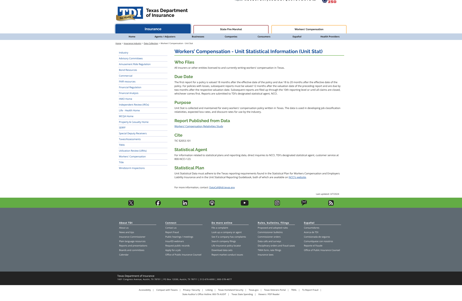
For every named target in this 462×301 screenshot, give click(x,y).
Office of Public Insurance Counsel (183, 254)
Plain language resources (132, 241)
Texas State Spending (242, 294)
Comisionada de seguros (317, 236)
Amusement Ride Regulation (135, 64)
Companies (231, 36)
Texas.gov (254, 290)
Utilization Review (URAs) (133, 150)
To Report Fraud (310, 290)
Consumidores (311, 227)
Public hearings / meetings (179, 236)
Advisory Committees (131, 58)
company (227, 232)
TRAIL (294, 290)
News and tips (126, 232)
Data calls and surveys (269, 241)
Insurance (153, 29)
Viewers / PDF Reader (269, 294)
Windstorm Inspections (132, 168)
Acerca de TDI (311, 232)
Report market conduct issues (227, 254)
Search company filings (224, 241)
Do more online (222, 223)
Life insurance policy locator (226, 245)
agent (239, 232)
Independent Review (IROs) (134, 104)
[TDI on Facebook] (158, 205)
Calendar (124, 254)
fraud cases (289, 245)
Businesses (198, 36)
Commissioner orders (269, 236)
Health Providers (330, 36)
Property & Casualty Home (134, 122)
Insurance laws (265, 254)
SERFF (122, 127)
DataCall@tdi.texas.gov (222, 187)
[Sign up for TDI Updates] (304, 205)
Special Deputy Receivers (133, 133)
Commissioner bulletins (270, 232)
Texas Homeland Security (230, 290)
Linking (209, 290)
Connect (170, 223)
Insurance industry (132, 43)
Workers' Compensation (309, 29)
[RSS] (331, 205)
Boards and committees (131, 250)
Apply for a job (173, 250)
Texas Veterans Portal (275, 290)
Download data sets (222, 250)
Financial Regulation (130, 87)
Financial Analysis (128, 93)
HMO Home (125, 98)
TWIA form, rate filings (269, 250)
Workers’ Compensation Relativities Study (198, 126)
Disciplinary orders (268, 245)
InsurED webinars (174, 241)
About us (123, 227)
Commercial (125, 75)
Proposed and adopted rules (273, 227)
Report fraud (172, 232)
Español (297, 36)
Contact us (170, 227)
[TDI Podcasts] (212, 205)
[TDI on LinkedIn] (185, 205)
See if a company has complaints (229, 236)
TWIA (122, 145)
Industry (123, 52)
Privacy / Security (191, 290)
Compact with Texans (167, 290)
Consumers (264, 36)
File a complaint (220, 227)
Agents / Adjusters (165, 36)
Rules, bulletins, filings (273, 223)
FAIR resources (127, 81)
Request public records (177, 245)
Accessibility (145, 290)
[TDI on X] (131, 205)
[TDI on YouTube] (245, 205)
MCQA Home (126, 116)
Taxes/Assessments (130, 139)
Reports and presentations (133, 245)
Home (132, 36)
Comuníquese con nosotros (318, 241)
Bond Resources (128, 70)
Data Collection (151, 43)
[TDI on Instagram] (277, 205)
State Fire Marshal (231, 29)
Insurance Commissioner (132, 236)
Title (121, 162)
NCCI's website (297, 177)
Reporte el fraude (313, 245)
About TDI (126, 223)
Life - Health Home (129, 110)
